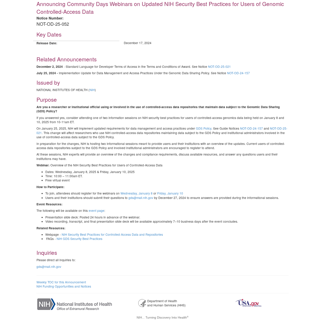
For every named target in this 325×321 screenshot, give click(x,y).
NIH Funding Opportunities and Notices (63, 286)
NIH (92, 90)
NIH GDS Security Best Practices (79, 238)
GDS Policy (203, 128)
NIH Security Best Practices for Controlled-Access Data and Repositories (112, 234)
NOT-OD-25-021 (219, 66)
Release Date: (46, 43)
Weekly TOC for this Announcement (61, 282)
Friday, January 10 (170, 193)
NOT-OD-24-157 (238, 73)
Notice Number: (49, 18)
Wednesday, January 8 (136, 193)
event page (96, 210)
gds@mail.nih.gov (140, 197)
